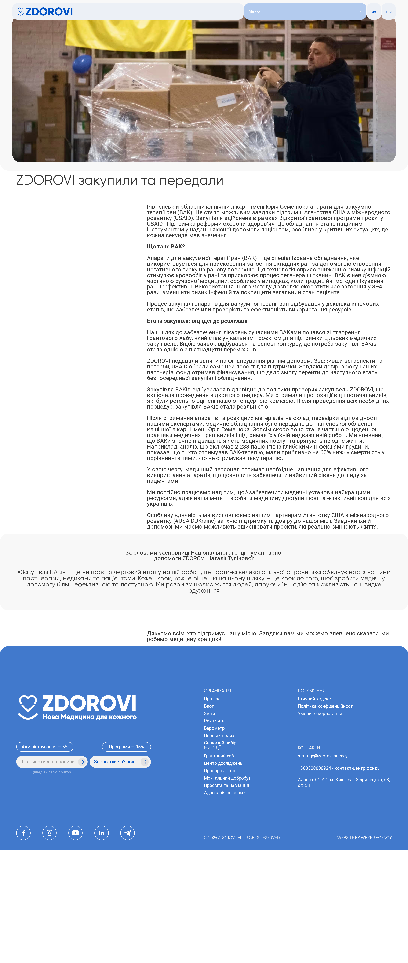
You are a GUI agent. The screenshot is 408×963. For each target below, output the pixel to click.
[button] (305, 11)
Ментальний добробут (227, 865)
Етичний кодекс (314, 786)
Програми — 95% (126, 834)
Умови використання (320, 801)
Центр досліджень (223, 851)
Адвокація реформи (225, 880)
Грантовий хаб (219, 843)
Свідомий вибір (220, 830)
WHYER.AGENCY (376, 926)
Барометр (214, 816)
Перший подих (219, 823)
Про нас (212, 786)
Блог (209, 794)
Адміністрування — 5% (45, 834)
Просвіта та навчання (226, 873)
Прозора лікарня (221, 858)
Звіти (209, 801)
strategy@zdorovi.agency (323, 843)
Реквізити (214, 808)
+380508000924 (314, 856)
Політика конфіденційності (326, 794)
